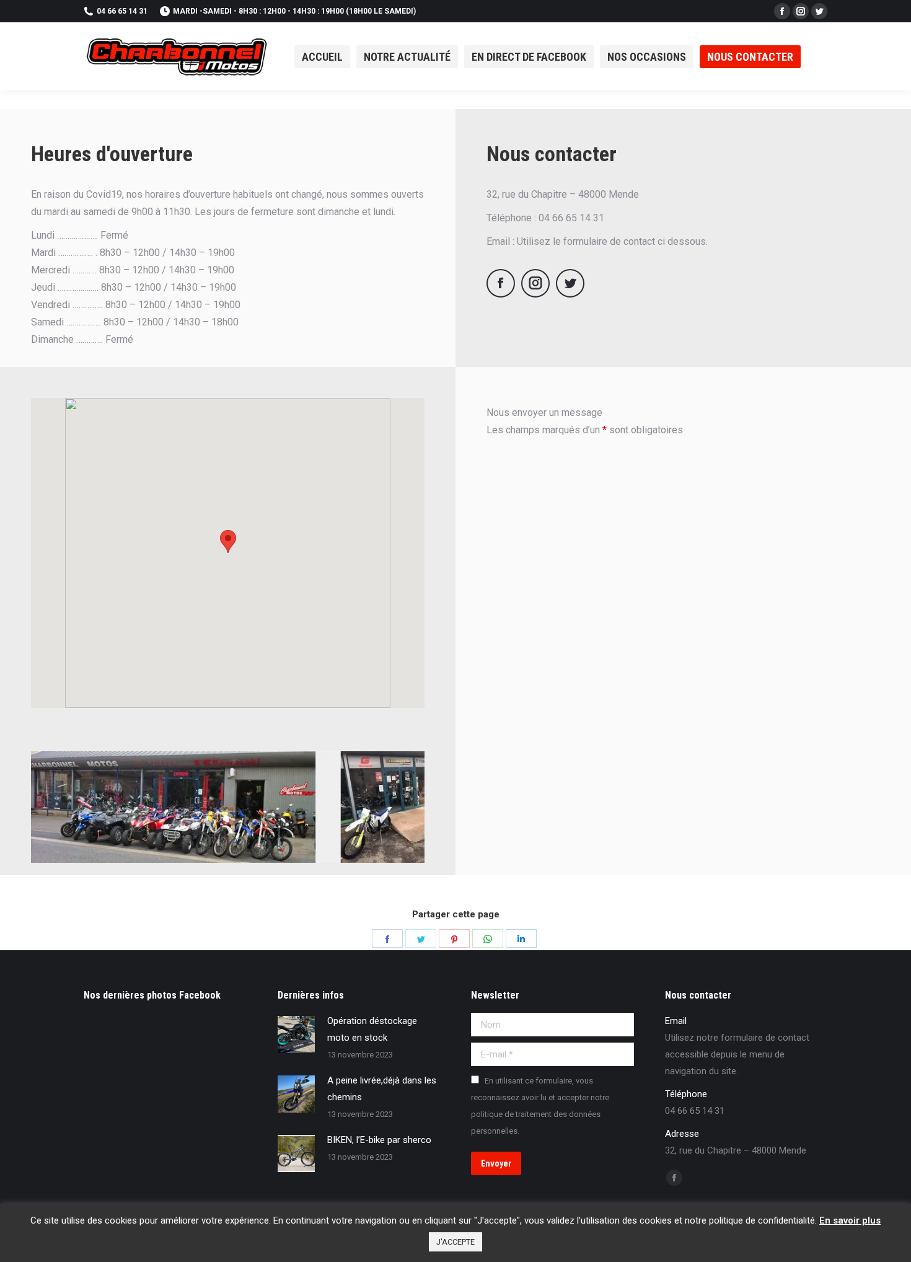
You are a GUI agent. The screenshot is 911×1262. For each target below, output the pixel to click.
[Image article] (296, 1034)
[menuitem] (322, 56)
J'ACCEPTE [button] (455, 1242)
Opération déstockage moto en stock (372, 1029)
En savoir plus (850, 1220)
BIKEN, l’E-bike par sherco (379, 1139)
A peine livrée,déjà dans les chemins (381, 1089)
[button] (228, 541)
